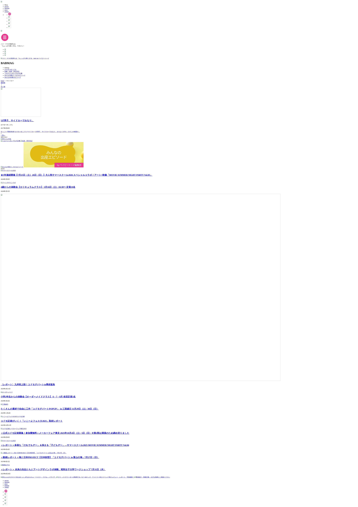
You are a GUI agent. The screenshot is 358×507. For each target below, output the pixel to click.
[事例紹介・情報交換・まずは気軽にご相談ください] (152, 477)
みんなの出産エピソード (12, 77)
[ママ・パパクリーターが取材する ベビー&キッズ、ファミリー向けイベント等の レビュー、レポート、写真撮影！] (95, 477)
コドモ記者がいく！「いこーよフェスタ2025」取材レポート (32, 421)
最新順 (3, 83)
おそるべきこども (10, 69)
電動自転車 (11, 131)
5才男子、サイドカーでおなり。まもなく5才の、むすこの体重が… (57, 131)
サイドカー (31, 131)
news (6, 10)
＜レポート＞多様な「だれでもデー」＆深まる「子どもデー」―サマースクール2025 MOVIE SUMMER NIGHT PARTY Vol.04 (65, 445)
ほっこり (4, 131)
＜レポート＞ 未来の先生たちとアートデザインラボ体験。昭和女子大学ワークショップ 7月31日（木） (53, 469)
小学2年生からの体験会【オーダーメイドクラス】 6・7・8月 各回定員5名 (38, 396)
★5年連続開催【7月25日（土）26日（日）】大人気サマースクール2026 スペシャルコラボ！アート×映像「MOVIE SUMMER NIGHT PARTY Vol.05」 (76, 175)
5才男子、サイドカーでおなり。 (17, 120)
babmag (6, 485)
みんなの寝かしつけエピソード (14, 75)
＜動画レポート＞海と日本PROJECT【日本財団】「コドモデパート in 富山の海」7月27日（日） (50, 457)
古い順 (3, 86)
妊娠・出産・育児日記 (11, 71)
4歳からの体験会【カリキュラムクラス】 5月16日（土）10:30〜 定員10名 (38, 187)
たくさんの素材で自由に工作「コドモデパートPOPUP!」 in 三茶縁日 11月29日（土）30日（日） (50, 409)
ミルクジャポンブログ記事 (13, 73)
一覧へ (3, 135)
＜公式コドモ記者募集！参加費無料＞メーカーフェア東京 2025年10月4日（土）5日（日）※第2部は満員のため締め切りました (65, 433)
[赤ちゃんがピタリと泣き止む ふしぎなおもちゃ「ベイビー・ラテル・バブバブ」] (28, 477)
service (6, 6)
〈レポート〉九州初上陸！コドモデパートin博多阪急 (28, 384)
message (6, 8)
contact (6, 11)
